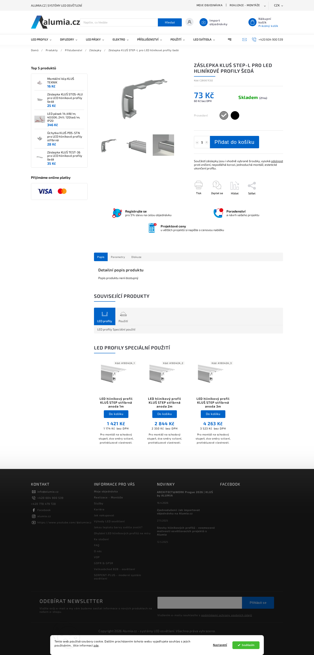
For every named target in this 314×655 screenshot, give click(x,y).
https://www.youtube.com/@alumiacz (64, 522)
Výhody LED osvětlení (109, 521)
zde (96, 645)
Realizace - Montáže (245, 5)
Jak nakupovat (104, 515)
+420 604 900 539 (50, 497)
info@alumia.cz (48, 491)
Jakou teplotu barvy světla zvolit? (118, 527)
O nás (98, 551)
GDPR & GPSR (103, 563)
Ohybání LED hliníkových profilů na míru (122, 533)
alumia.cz (44, 516)
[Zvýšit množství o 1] (207, 142)
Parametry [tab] (118, 257)
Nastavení (220, 645)
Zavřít (269, 200)
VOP (97, 557)
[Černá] (235, 115)
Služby (98, 503)
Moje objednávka (210, 5)
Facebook (44, 510)
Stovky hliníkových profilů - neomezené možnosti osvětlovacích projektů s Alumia (186, 531)
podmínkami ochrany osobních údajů (226, 615)
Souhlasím (248, 645)
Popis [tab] (100, 257)
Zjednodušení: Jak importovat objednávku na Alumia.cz (178, 511)
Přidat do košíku (234, 142)
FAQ (96, 545)
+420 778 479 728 (43, 503)
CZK (277, 5)
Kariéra (99, 509)
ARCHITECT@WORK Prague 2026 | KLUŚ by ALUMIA (185, 493)
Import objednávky (219, 22)
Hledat (170, 22)
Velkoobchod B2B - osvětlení (114, 569)
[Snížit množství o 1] (197, 142)
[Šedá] (224, 115)
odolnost (277, 161)
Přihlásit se (258, 602)
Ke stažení (101, 539)
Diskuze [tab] (136, 257)
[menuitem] (43, 39)
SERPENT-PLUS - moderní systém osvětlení (117, 576)
